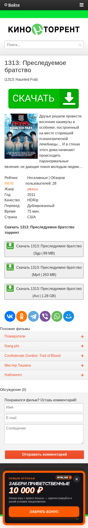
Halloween (13, 375)
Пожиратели (15, 336)
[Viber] (45, 316)
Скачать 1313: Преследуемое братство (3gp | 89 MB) (48, 249)
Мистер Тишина (18, 365)
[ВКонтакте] (10, 316)
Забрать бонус (44, 512)
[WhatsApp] (56, 316)
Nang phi (12, 346)
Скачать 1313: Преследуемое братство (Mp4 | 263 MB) (48, 270)
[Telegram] (33, 316)
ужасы (32, 189)
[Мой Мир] (68, 316)
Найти (79, 45)
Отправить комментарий (44, 454)
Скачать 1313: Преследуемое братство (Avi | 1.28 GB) (48, 292)
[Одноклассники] (21, 316)
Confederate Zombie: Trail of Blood (32, 356)
